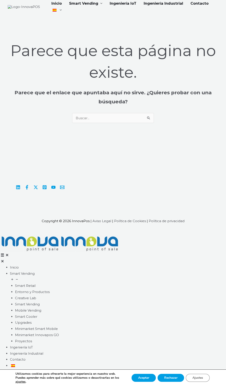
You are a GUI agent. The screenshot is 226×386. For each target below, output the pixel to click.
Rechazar (170, 378)
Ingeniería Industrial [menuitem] (26, 353)
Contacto (199, 3)
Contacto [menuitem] (18, 359)
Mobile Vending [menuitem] (28, 310)
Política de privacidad (167, 221)
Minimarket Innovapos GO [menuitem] (37, 335)
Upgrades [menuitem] (23, 322)
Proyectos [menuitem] (23, 341)
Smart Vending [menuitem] (22, 273)
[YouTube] (53, 187)
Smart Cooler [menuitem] (26, 316)
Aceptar (143, 378)
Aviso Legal (101, 221)
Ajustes (197, 378)
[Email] (62, 187)
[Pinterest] (44, 187)
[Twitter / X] (36, 187)
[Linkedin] (18, 187)
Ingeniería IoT (123, 3)
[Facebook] (27, 187)
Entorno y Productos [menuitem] (32, 292)
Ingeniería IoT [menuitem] (21, 347)
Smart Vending (83, 3)
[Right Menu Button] (4, 255)
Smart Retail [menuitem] (25, 286)
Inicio (56, 3)
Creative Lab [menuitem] (25, 298)
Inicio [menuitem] (14, 267)
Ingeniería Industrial (163, 3)
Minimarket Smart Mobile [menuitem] (36, 329)
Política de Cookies (130, 221)
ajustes (20, 382)
